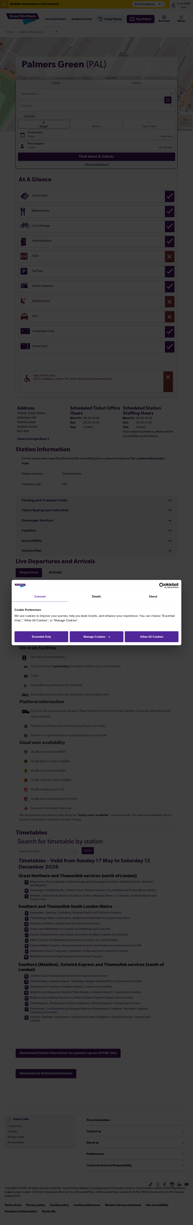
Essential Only (41, 636)
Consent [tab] (40, 596)
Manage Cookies (94, 636)
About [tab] (153, 596)
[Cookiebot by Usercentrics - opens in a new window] (162, 585)
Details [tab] (96, 596)
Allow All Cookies (151, 636)
